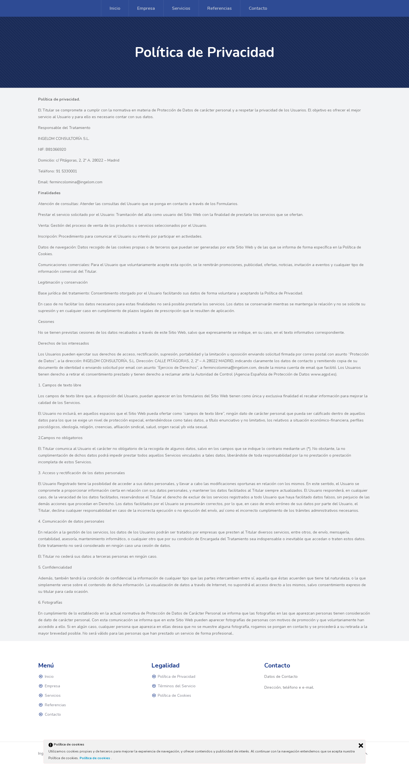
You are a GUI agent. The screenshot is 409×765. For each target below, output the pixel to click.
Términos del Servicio (177, 686)
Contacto (53, 714)
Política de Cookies (174, 695)
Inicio (49, 676)
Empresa (52, 686)
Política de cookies (95, 758)
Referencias (55, 705)
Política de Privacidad (176, 676)
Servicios (53, 695)
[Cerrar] (361, 745)
